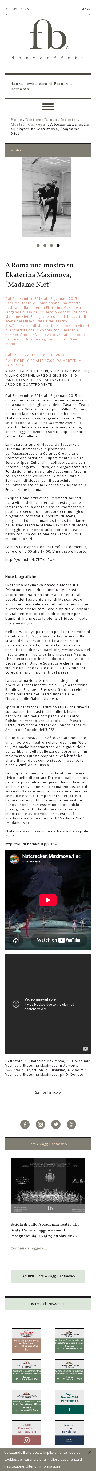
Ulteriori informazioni (43, 1466)
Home (16, 120)
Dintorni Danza (41, 120)
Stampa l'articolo (48, 1092)
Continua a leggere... (29, 1254)
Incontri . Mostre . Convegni (45, 122)
